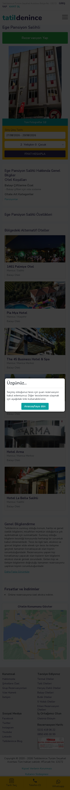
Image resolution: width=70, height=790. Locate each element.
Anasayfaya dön (35, 406)
